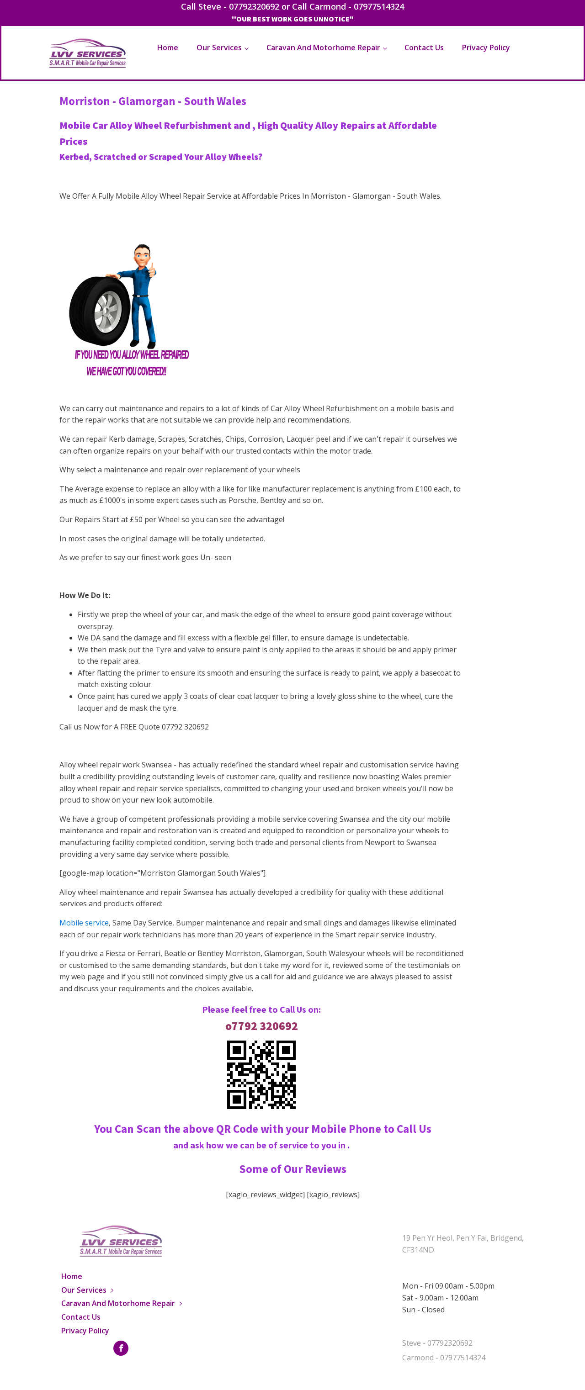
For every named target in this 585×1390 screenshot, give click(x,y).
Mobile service (84, 923)
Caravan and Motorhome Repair (323, 47)
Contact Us (424, 47)
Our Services (219, 47)
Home (167, 47)
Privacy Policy (486, 47)
